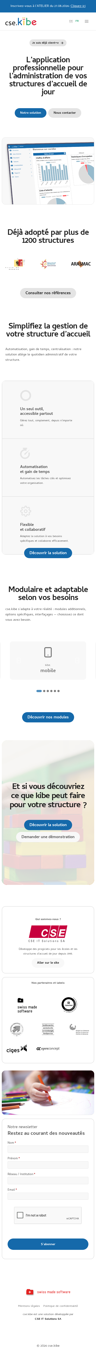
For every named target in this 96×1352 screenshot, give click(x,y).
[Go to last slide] (19, 660)
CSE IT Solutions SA (48, 1319)
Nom (12, 1143)
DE (71, 21)
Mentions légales (29, 1306)
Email (12, 1190)
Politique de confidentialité (60, 1306)
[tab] (39, 691)
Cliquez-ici (78, 6)
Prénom (14, 1158)
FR (77, 21)
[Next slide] (77, 660)
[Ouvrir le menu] (86, 21)
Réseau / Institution (21, 1174)
